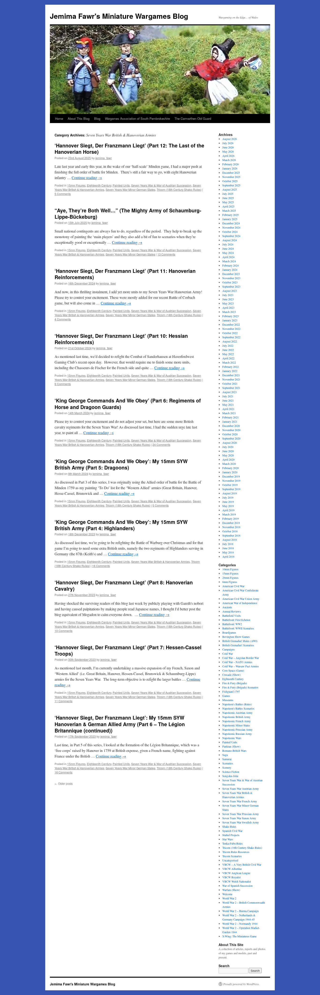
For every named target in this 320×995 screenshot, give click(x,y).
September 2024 (231, 236)
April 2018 (228, 556)
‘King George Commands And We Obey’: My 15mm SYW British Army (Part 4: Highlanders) (121, 525)
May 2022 (228, 354)
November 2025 (231, 177)
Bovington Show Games (236, 636)
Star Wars (227, 839)
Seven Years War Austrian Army (240, 788)
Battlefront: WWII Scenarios (238, 628)
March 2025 (229, 210)
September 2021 (231, 388)
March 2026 (229, 160)
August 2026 (229, 139)
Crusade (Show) (231, 674)
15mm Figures (76, 185)
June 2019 (228, 501)
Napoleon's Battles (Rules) (237, 704)
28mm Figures (230, 577)
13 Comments (166, 254)
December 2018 (231, 523)
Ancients (227, 607)
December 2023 (231, 274)
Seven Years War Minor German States (130, 189)
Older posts (64, 783)
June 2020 (228, 451)
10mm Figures (230, 569)
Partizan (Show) (231, 746)
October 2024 (230, 231)
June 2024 (228, 248)
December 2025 (231, 172)
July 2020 (227, 447)
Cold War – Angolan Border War (240, 658)
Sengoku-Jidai (230, 776)
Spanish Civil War (232, 831)
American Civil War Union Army (240, 599)
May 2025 (228, 202)
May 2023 (228, 303)
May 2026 (228, 151)
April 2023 (228, 307)
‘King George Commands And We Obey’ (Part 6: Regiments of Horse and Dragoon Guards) (128, 403)
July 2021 (227, 396)
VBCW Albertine (232, 869)
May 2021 (228, 404)
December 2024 (231, 223)
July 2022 (227, 345)
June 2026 (228, 147)
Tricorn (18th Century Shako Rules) (179, 189)
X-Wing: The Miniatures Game (239, 936)
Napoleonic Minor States (236, 725)
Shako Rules (229, 826)
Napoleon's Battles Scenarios (238, 708)
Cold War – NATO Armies (237, 662)
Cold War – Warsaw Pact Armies (240, 666)
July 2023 (227, 295)
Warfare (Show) (231, 890)
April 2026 (228, 156)
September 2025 (231, 185)
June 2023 (228, 299)
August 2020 (229, 442)
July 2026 (227, 143)
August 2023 (229, 291)
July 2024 (227, 244)
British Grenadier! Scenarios (238, 645)
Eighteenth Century (99, 185)
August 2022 (229, 341)
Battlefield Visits (231, 615)
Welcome (227, 894)
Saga (225, 755)
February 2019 (230, 518)
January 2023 (229, 320)
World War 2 (229, 898)
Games (226, 696)
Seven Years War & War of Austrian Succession (161, 185)
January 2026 (229, 168)
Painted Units (121, 185)
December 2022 (231, 324)
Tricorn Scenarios (232, 856)
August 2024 (229, 240)
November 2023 (231, 278)
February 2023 (230, 316)
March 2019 (229, 514)
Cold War (227, 653)
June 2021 (228, 400)
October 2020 (230, 434)
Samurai (226, 759)
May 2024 (228, 253)
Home (59, 118)
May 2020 (228, 455)
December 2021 (231, 375)
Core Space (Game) (233, 670)
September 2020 (231, 438)
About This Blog (78, 118)
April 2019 (228, 510)
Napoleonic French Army (236, 721)
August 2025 (229, 189)
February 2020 (230, 468)
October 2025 (230, 181)
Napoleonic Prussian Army (237, 729)
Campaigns (228, 649)
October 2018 (230, 531)
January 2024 (229, 269)
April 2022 (228, 358)
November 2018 (231, 527)
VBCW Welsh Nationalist (236, 881)
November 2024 (231, 227)
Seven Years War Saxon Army (239, 818)
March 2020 (229, 464)
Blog (97, 118)
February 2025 (230, 215)
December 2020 (231, 426)
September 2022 (231, 337)
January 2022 (229, 371)
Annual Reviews (231, 611)
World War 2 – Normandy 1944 (239, 923)
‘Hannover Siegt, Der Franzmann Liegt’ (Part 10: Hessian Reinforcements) (121, 338)
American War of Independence (239, 603)
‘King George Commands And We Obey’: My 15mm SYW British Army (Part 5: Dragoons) (121, 464)
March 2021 (229, 413)
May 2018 (228, 552)
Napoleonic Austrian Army (237, 712)
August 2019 (229, 493)
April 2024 (228, 257)
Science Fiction (230, 771)
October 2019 (230, 485)
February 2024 (230, 265)
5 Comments (63, 194)
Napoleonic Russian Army (237, 734)
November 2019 (231, 480)
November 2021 (231, 379)
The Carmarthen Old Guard (193, 118)
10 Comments (63, 631)
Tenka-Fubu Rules (232, 843)
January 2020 (229, 472)
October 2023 (230, 282)
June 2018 (228, 548)
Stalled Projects (230, 835)
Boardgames (229, 632)
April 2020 (228, 459)
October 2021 (230, 383)
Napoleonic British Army (236, 717)
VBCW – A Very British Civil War (241, 864)
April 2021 (228, 409)
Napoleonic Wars (231, 738)
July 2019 (227, 497)
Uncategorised (230, 860)
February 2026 (230, 164)
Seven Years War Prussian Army (240, 814)
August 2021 (229, 392)
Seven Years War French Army (239, 801)
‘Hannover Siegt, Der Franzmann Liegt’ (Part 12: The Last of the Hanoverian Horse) (129, 148)
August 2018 (229, 539)
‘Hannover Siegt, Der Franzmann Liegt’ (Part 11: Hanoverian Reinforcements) (125, 274)
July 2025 (227, 193)
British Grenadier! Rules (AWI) (239, 641)
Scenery (226, 767)
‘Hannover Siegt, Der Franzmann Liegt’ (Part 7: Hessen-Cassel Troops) (128, 650)
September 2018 (231, 535)
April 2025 (228, 206)
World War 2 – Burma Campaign (240, 911)
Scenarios (227, 763)
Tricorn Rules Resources (235, 852)
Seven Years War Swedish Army (240, 822)
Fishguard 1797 (231, 691)
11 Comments (63, 701)
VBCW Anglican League (236, 873)
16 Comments (101, 566)
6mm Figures (229, 582)
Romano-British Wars (234, 750)
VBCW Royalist (231, 877)
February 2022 (230, 366)
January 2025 (229, 219)
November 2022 (231, 328)
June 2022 (228, 350)
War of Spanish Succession (237, 885)
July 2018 (227, 544)
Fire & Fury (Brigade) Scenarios (240, 687)
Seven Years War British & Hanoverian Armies (160, 561)
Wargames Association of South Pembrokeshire (137, 118)
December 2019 (231, 476)
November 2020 (231, 430)
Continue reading (87, 177)
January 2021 (229, 421)
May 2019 (228, 506)
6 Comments (63, 384)
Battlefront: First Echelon (236, 620)
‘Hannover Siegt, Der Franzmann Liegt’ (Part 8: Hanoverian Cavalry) (124, 585)
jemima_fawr (103, 158)
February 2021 (230, 417)
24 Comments (161, 445)
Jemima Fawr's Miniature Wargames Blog (119, 16)
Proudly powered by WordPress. (241, 984)
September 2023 (231, 286)
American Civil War (233, 586)
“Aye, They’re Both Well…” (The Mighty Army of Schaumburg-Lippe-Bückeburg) (128, 213)
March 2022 (229, 362)
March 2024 (229, 261)
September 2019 (231, 489)
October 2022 (230, 333)
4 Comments (63, 319)
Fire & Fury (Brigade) (234, 683)
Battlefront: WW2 (232, 624)
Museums (227, 700)
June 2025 (228, 198)
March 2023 (229, 312)
